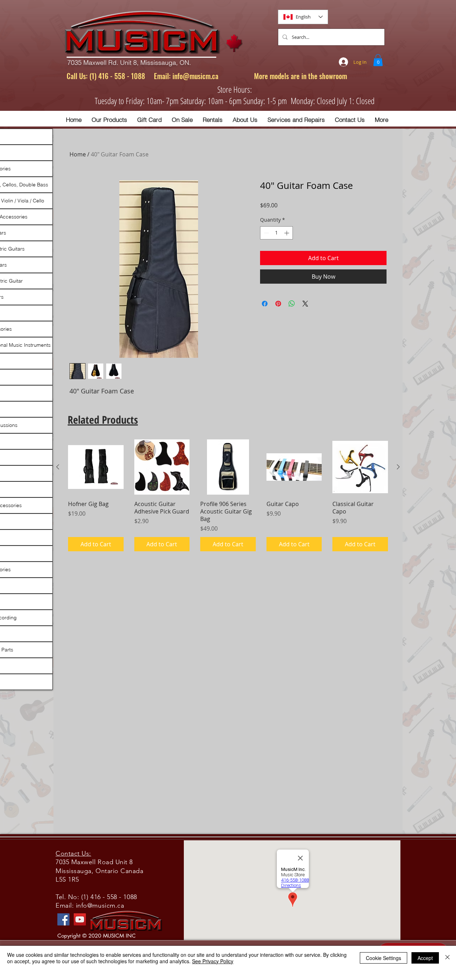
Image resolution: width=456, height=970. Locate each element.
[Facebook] (63, 919)
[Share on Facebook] (264, 303)
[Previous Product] (57, 467)
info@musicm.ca (195, 76)
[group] (228, 495)
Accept (425, 957)
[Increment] (287, 233)
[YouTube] (80, 919)
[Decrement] (265, 233)
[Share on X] (305, 303)
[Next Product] (398, 467)
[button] (378, 60)
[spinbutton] (276, 233)
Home (77, 154)
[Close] (447, 957)
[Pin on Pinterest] (278, 303)
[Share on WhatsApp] (291, 303)
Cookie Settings (383, 957)
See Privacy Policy (212, 961)
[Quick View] (96, 467)
